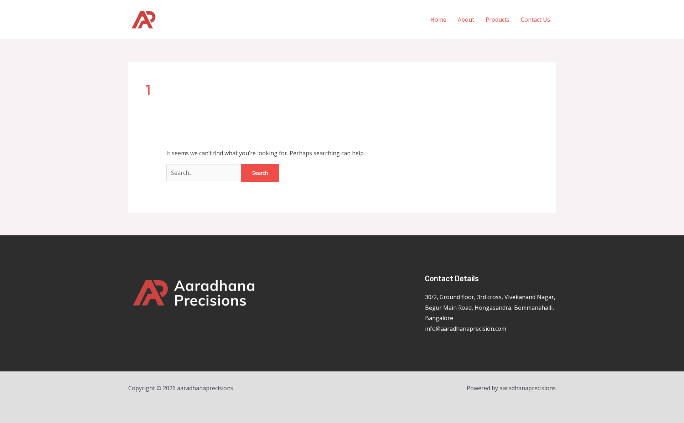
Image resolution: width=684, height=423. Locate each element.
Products (497, 20)
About (466, 20)
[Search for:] (203, 173)
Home (438, 20)
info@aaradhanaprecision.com (465, 329)
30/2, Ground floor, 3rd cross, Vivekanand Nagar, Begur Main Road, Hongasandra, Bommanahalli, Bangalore (490, 307)
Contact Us (535, 20)
